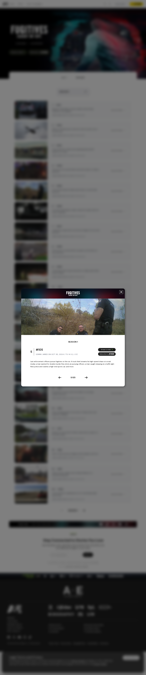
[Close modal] (121, 292)
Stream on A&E (106, 350)
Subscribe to (104, 354)
